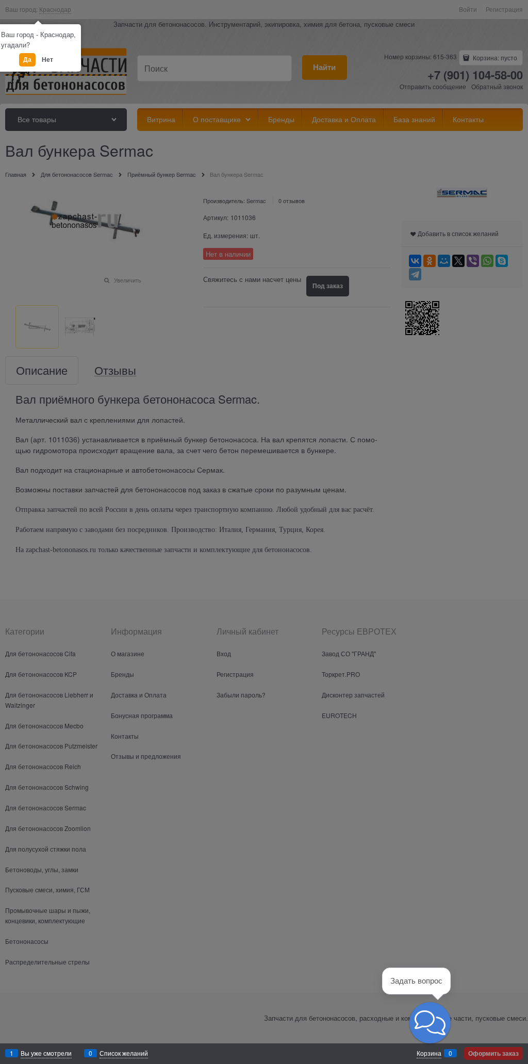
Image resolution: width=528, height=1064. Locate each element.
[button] (430, 1022)
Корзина (429, 1053)
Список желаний (124, 1053)
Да (27, 59)
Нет (47, 59)
